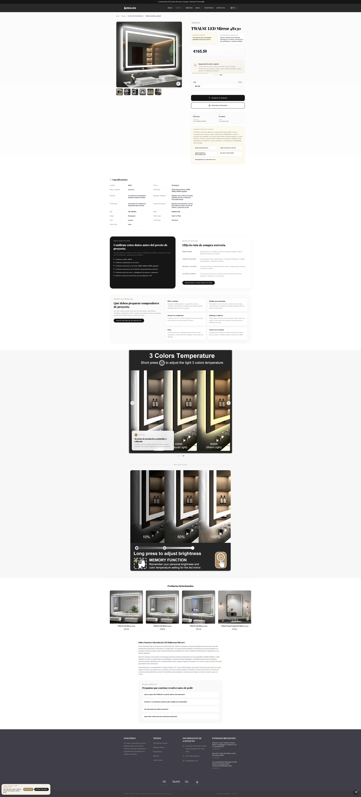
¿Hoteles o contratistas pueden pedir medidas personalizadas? (165, 702)
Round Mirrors (157, 752)
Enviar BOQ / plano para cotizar (198, 283)
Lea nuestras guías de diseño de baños (209, 661)
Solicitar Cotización (219, 105)
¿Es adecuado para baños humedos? (156, 709)
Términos (234, 794)
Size (217, 82)
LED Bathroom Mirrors (135, 16)
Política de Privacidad (223, 794)
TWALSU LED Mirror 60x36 (162, 626)
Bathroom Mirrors (159, 747)
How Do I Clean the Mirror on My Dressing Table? (223, 754)
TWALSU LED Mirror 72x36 (198, 626)
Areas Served (157, 760)
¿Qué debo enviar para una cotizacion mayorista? (160, 716)
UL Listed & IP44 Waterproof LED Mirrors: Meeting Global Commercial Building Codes (224, 764)
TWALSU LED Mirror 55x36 (126, 626)
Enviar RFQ (28, 789)
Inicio (170, 8)
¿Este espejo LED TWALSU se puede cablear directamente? (164, 694)
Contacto (220, 8)
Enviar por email (41, 789)
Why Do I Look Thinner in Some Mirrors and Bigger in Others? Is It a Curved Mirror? (224, 745)
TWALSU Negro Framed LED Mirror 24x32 (234, 626)
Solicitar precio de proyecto (128, 320)
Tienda (178, 8)
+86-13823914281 (192, 756)
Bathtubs (156, 756)
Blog (198, 8)
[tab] (214, 74)
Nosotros (209, 8)
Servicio (189, 8)
